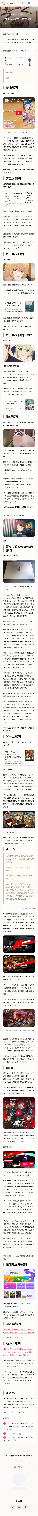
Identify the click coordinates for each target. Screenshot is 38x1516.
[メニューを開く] (34, 3)
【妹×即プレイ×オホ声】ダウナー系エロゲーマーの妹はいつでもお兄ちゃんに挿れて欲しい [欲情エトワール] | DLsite (19, 1352)
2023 (7, 14)
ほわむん (13, 14)
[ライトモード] (22, 3)
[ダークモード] (25, 3)
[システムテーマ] (29, 3)
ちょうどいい (21, 14)
